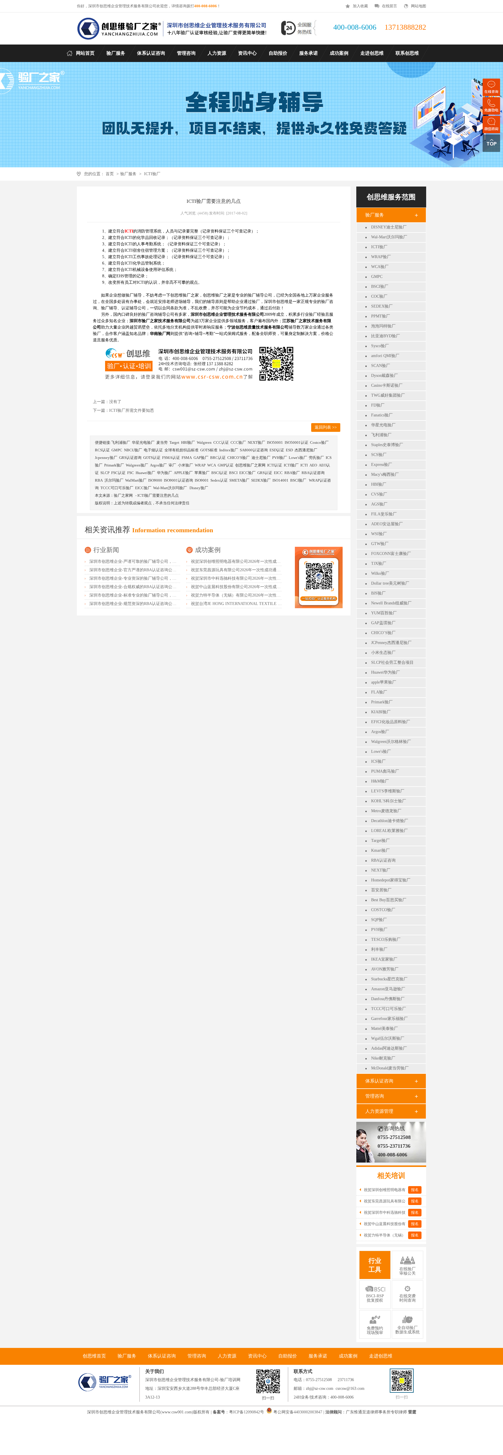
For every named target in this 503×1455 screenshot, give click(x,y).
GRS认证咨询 (130, 457)
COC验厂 (379, 296)
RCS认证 (102, 450)
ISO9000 (155, 480)
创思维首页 (94, 1355)
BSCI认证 (219, 473)
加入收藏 (360, 6)
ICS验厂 (378, 761)
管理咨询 (374, 1096)
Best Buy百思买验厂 (388, 900)
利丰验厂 (379, 949)
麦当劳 (162, 442)
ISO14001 (280, 480)
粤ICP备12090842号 (247, 1412)
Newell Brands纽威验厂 (391, 603)
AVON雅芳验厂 (384, 969)
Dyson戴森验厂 (384, 375)
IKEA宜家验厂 (384, 959)
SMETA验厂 (239, 480)
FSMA (187, 457)
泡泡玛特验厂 (383, 326)
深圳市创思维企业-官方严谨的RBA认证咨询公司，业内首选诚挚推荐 (151, 570)
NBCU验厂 (133, 450)
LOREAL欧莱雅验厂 (389, 830)
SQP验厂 (379, 920)
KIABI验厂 (381, 712)
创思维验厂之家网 (250, 465)
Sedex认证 (219, 480)
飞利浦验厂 (381, 435)
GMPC (376, 276)
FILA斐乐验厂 (384, 514)
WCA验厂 (380, 267)
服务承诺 (318, 1355)
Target (174, 442)
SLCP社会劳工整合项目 (392, 662)
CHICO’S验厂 (383, 633)
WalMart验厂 (135, 480)
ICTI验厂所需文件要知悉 (131, 410)
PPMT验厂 (380, 316)
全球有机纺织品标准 (181, 450)
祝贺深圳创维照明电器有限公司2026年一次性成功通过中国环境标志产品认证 (260, 561)
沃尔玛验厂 (114, 480)
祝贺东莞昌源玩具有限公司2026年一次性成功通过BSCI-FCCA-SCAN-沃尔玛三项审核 (267, 570)
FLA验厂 (379, 692)
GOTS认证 (151, 457)
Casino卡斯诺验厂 (387, 385)
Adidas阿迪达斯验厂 (389, 1048)
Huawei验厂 (145, 473)
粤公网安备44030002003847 (297, 1412)
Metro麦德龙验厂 (386, 811)
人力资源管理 (379, 1111)
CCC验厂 (238, 442)
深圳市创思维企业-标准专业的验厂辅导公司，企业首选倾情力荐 (147, 595)
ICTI (304, 465)
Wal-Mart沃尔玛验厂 (389, 237)
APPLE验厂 (183, 473)
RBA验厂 (292, 473)
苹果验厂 (202, 473)
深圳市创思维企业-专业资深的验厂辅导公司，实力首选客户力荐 (147, 578)
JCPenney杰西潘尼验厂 (391, 642)
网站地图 (418, 6)
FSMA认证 (171, 457)
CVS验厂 (379, 494)
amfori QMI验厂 (385, 356)
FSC (130, 473)
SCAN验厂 (380, 365)
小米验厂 (185, 465)
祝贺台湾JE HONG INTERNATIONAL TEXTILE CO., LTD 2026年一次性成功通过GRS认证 (272, 603)
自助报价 (287, 1355)
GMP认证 (225, 465)
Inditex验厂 (228, 450)
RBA (99, 480)
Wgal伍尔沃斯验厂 (387, 1038)
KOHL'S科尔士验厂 (388, 801)
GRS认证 (264, 473)
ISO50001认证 (296, 442)
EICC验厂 (247, 473)
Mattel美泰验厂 (384, 1028)
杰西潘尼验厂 (306, 450)
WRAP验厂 (381, 257)
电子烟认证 (153, 450)
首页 (110, 174)
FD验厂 (378, 405)
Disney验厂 (198, 488)
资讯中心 (257, 1355)
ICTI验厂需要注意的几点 (158, 495)
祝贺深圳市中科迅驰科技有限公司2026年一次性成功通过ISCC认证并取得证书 (260, 578)
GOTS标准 (208, 450)
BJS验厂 (378, 593)
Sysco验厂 (380, 346)
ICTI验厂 (152, 174)
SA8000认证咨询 (254, 450)
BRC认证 (218, 457)
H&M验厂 (380, 781)
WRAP (200, 465)
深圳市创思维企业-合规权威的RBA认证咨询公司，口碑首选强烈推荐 (151, 587)
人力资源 (227, 1355)
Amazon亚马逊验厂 (388, 989)
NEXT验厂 (380, 870)
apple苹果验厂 (383, 682)
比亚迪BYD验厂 (385, 336)
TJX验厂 (378, 563)
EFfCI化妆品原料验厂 (390, 722)
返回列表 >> (326, 427)
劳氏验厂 (316, 457)
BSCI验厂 (379, 286)
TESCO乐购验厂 (386, 939)
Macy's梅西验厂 (385, 474)
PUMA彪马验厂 (385, 771)
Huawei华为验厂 (385, 672)
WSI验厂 (379, 534)
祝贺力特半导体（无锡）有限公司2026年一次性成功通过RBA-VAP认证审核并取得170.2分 (271, 595)
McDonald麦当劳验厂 (390, 1068)
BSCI (233, 473)
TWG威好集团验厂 (388, 395)
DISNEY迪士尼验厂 (389, 227)
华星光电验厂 (383, 425)
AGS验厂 (379, 504)
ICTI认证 (274, 465)
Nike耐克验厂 (383, 1058)
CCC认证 (221, 442)
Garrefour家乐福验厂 (389, 1018)
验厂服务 (128, 174)
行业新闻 (106, 549)
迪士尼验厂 (261, 457)
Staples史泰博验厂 (387, 445)
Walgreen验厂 (137, 465)
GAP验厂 (201, 457)
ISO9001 (202, 480)
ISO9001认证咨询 (178, 480)
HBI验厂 (378, 484)
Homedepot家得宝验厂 (390, 880)
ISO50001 (275, 442)
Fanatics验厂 (382, 415)
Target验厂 (380, 840)
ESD (289, 450)
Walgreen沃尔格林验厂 (391, 741)
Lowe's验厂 (381, 751)
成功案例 (208, 549)
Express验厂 (381, 464)
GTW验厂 (380, 544)
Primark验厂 (382, 702)
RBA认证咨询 (383, 860)
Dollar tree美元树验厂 (390, 583)
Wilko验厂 (380, 573)
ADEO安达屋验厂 (387, 524)
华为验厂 (164, 473)
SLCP (104, 473)
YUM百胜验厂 (384, 613)
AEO (313, 465)
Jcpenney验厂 (106, 457)
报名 (415, 1190)
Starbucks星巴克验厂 (389, 979)
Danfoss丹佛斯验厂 (388, 999)
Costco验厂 (319, 442)
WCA (211, 465)
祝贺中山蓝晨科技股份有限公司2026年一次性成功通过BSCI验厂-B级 (252, 587)
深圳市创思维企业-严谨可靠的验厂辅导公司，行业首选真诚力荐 (147, 561)
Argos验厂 (380, 732)
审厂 (172, 465)
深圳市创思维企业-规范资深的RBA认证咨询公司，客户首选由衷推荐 (151, 603)
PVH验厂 (379, 929)
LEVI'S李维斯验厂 (387, 791)
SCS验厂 (379, 455)
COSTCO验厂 (383, 910)
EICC (278, 473)
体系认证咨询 (379, 1080)
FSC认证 (118, 473)
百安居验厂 (381, 890)
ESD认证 (277, 450)
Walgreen (204, 442)
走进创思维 (380, 1355)
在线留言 (389, 6)
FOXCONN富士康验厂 (391, 553)
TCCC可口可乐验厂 (388, 1009)
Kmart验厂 (380, 850)
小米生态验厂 (383, 652)
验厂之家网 (123, 495)
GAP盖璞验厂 (383, 623)
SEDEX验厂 (382, 306)
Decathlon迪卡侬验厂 (389, 821)
